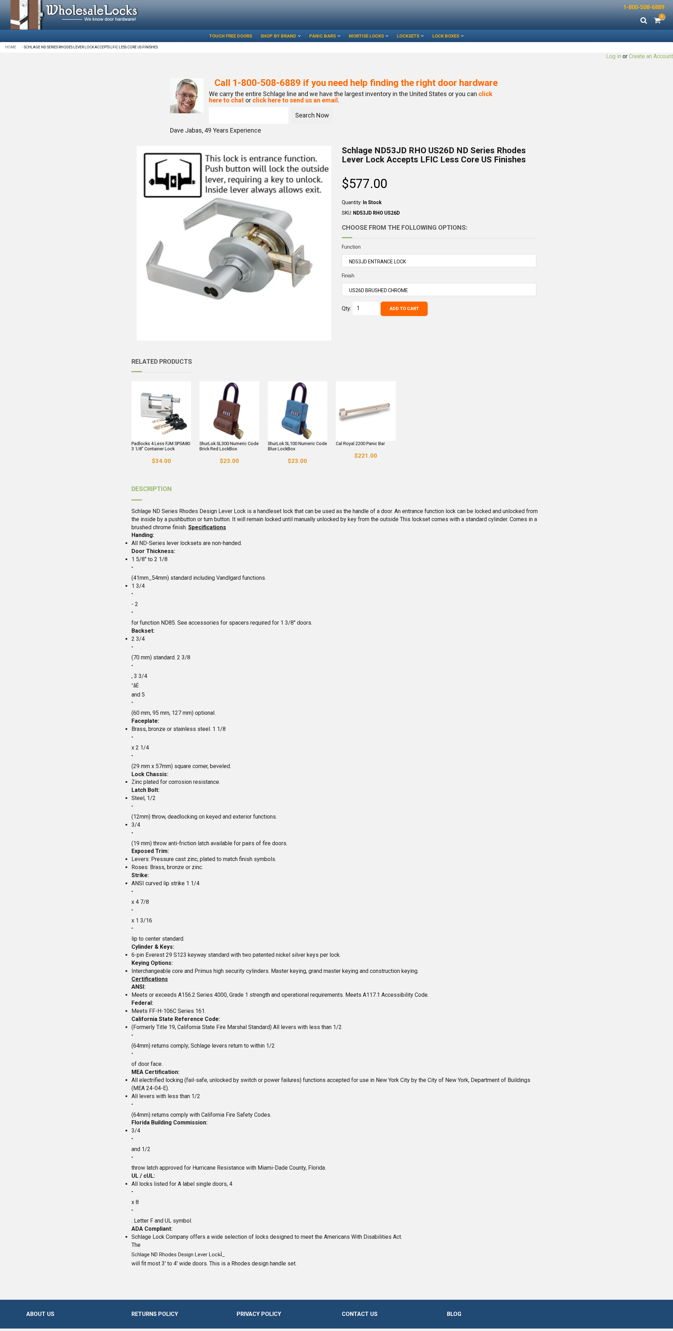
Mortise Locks (366, 36)
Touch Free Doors (230, 36)
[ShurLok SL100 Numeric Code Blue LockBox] (297, 411)
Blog (454, 1314)
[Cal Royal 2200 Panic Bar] (365, 411)
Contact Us (360, 1314)
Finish (348, 275)
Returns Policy (154, 1314)
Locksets (408, 36)
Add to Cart (404, 308)
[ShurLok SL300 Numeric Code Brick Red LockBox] (229, 411)
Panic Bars (322, 36)
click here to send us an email (295, 100)
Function (351, 247)
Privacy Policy (259, 1314)
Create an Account (651, 56)
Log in (613, 56)
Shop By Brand (278, 36)
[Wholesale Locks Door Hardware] (168, 15)
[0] (657, 21)
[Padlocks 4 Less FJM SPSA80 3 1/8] (161, 411)
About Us (40, 1314)
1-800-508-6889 (643, 7)
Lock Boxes (445, 36)
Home (10, 47)
